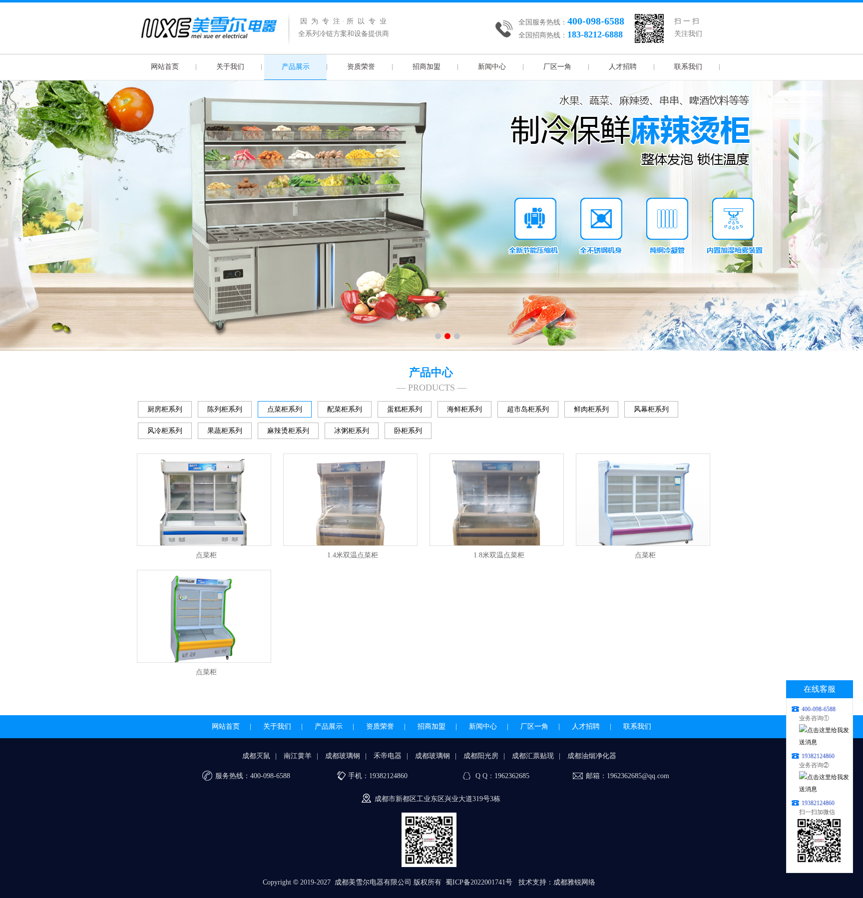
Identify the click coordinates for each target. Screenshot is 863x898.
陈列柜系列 (224, 409)
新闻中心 (492, 66)
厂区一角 (557, 66)
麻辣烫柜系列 (288, 431)
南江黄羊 (298, 756)
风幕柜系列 (651, 409)
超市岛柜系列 (528, 409)
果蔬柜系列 (224, 431)
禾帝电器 (388, 756)
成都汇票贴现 (533, 756)
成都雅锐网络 (574, 882)
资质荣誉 (361, 66)
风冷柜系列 (164, 431)
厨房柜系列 (164, 409)
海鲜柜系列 (464, 409)
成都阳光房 (480, 756)
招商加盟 (426, 66)
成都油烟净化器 (591, 756)
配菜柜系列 (344, 409)
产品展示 (296, 66)
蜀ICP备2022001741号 (478, 882)
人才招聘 (623, 66)
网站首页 (165, 66)
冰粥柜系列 (351, 431)
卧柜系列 (408, 431)
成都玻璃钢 (342, 756)
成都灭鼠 (256, 756)
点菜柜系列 (284, 409)
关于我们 (230, 66)
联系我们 (688, 66)
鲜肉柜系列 (591, 409)
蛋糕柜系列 (404, 409)
